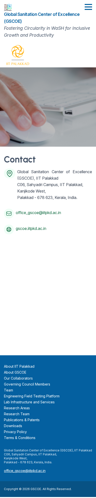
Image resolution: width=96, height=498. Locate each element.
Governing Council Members (27, 384)
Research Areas (17, 408)
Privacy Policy (15, 432)
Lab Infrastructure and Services (29, 402)
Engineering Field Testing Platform (32, 396)
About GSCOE (15, 372)
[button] (88, 7)
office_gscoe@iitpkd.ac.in (38, 212)
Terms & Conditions (19, 438)
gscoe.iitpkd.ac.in (31, 228)
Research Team (17, 414)
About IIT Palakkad (19, 366)
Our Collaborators (18, 378)
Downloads (13, 426)
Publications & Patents (22, 420)
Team (8, 390)
